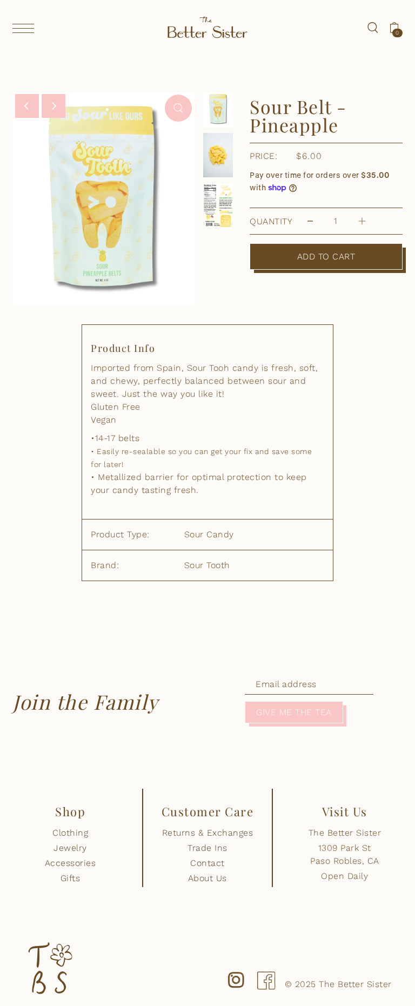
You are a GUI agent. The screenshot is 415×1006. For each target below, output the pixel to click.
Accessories (70, 863)
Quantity (271, 221)
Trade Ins (207, 848)
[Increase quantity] (362, 221)
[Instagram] (236, 971)
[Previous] (27, 106)
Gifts (71, 878)
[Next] (53, 106)
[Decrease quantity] (310, 221)
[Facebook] (266, 971)
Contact (207, 863)
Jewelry (70, 848)
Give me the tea (294, 712)
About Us (207, 878)
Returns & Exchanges (207, 833)
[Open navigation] (25, 28)
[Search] (373, 27)
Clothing (70, 833)
